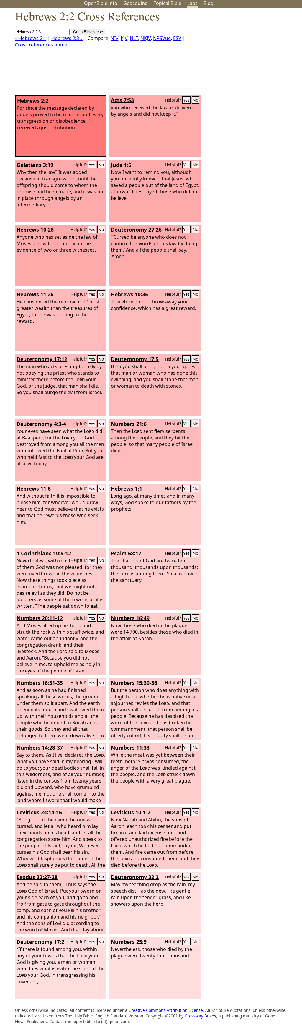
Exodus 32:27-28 (37, 877)
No (195, 100)
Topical (167, 3)
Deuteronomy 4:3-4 (41, 423)
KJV (124, 38)
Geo (135, 3)
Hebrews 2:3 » (67, 38)
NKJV (145, 38)
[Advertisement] (242, 54)
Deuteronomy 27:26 (136, 229)
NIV (114, 38)
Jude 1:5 (121, 164)
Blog (208, 3)
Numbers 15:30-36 (134, 682)
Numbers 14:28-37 (40, 747)
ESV (177, 38)
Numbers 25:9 (129, 941)
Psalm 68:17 (126, 553)
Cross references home (41, 44)
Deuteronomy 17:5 (135, 359)
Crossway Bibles (200, 1016)
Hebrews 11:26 (35, 294)
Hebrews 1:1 (126, 488)
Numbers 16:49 (130, 618)
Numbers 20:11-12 (40, 618)
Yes (186, 100)
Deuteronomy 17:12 (42, 359)
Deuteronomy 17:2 (40, 941)
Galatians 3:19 (35, 164)
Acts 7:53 (122, 100)
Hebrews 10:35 (129, 294)
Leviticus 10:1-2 (130, 812)
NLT (134, 38)
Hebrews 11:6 (34, 488)
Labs (192, 3)
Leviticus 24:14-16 (39, 812)
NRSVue (162, 38)
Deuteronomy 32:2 (135, 877)
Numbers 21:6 (129, 423)
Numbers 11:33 (130, 747)
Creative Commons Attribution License (166, 1010)
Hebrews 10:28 (35, 229)
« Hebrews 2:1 (30, 38)
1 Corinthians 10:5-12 (44, 553)
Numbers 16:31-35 (40, 682)
